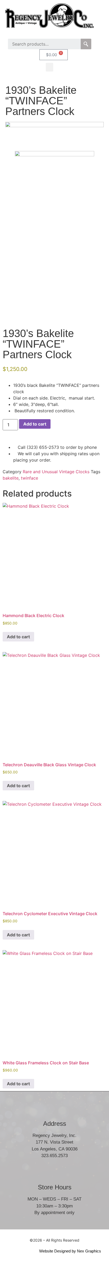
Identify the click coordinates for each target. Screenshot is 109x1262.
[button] (49, 67)
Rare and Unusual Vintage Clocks (56, 471)
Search (86, 44)
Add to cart (34, 424)
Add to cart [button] (18, 636)
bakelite (11, 478)
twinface (29, 478)
